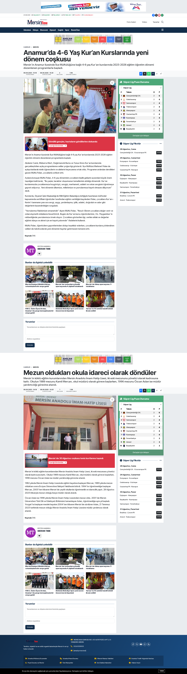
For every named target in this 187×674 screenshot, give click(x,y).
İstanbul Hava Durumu (70, 658)
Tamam (162, 671)
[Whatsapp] (145, 644)
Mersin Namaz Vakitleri (105, 658)
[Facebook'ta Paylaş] (140, 74)
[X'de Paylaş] (145, 74)
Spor (67, 30)
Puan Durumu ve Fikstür (36, 663)
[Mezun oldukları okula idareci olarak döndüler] (69, 423)
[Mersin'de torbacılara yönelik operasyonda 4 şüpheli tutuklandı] (70, 274)
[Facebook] (133, 644)
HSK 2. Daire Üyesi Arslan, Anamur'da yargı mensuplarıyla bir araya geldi (39, 311)
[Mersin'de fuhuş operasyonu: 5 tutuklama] (100, 274)
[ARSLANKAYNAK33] (93, 39)
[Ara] (162, 22)
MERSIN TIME (44, 249)
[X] (137, 644)
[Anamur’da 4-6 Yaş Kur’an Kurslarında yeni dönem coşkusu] (69, 106)
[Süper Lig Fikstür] (161, 144)
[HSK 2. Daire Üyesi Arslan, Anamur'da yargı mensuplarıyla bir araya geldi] (39, 299)
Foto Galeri (131, 22)
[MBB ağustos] (93, 7)
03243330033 (79, 646)
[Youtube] (141, 644)
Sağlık (60, 30)
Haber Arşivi (136, 663)
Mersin (36, 47)
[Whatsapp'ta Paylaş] (149, 74)
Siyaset (53, 30)
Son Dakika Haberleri (104, 663)
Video (144, 22)
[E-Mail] (39, 254)
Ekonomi (44, 30)
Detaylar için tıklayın (141, 136)
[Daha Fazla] (153, 74)
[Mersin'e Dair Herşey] (37, 22)
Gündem (27, 30)
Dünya (35, 30)
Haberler (26, 47)
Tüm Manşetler (67, 663)
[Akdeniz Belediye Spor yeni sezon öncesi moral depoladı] (70, 299)
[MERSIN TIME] (30, 250)
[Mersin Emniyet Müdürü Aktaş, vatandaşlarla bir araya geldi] (39, 274)
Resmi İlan (75, 30)
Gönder (30, 345)
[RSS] (148, 644)
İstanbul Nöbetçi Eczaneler (37, 658)
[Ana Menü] (162, 30)
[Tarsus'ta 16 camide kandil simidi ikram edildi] (100, 299)
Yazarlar (156, 22)
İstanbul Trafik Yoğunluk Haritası (142, 658)
